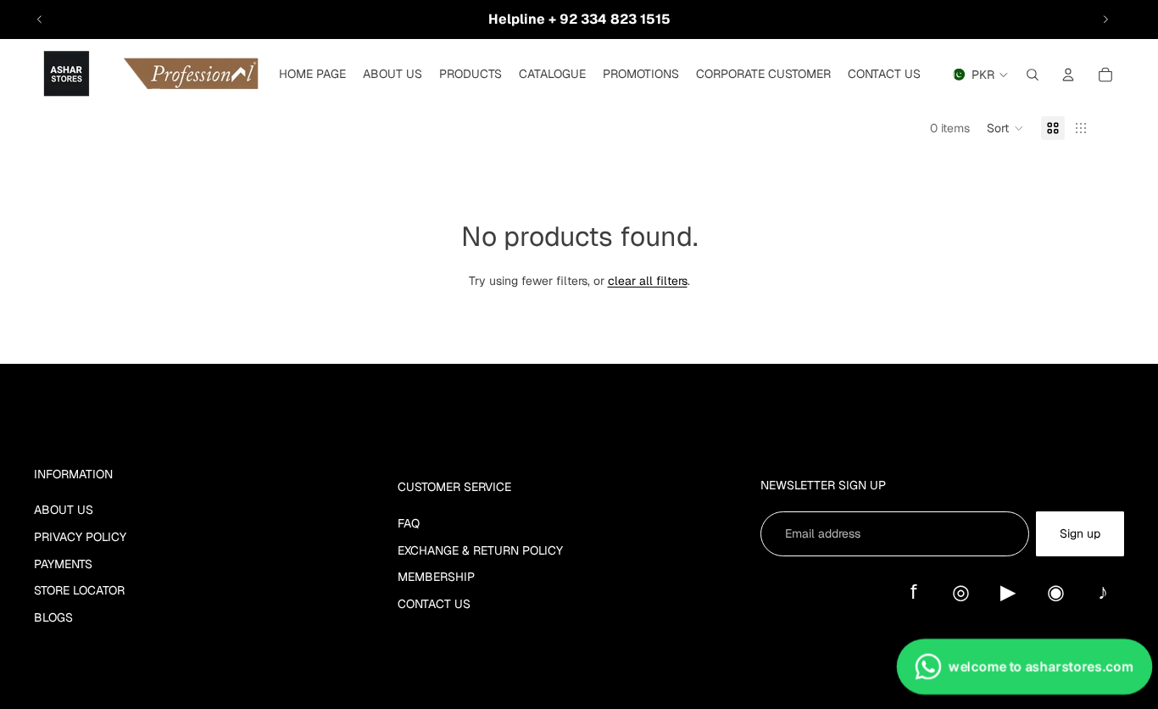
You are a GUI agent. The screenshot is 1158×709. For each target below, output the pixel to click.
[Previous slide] (39, 19)
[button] (1005, 128)
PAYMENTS (63, 564)
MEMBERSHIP (436, 576)
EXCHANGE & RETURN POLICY (480, 550)
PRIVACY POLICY (80, 536)
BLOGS (53, 617)
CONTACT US (434, 603)
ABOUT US (63, 509)
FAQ (409, 523)
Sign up (1080, 533)
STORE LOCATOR (79, 590)
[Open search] (1032, 74)
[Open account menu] (1068, 74)
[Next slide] (1105, 19)
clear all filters (648, 280)
